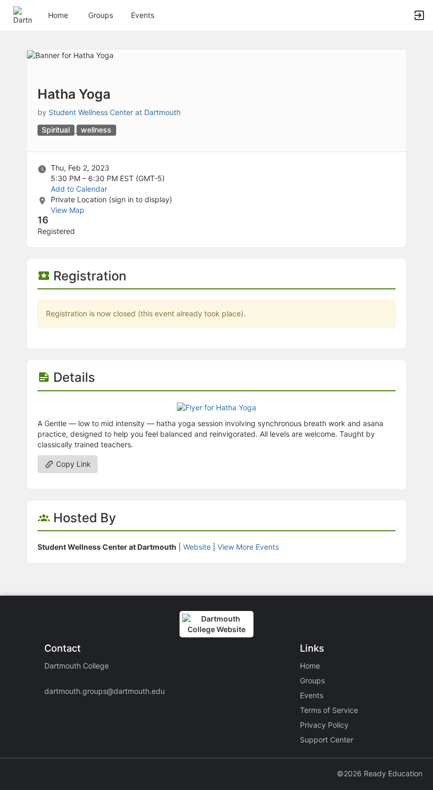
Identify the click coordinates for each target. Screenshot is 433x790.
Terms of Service (329, 710)
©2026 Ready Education (379, 773)
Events (142, 15)
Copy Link (72, 463)
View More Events (248, 546)
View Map (67, 209)
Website (197, 546)
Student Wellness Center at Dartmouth (115, 112)
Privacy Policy (324, 724)
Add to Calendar (79, 188)
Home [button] (58, 15)
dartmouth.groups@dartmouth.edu (104, 690)
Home (310, 665)
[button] (22, 14)
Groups (100, 15)
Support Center (326, 739)
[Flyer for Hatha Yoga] (216, 406)
